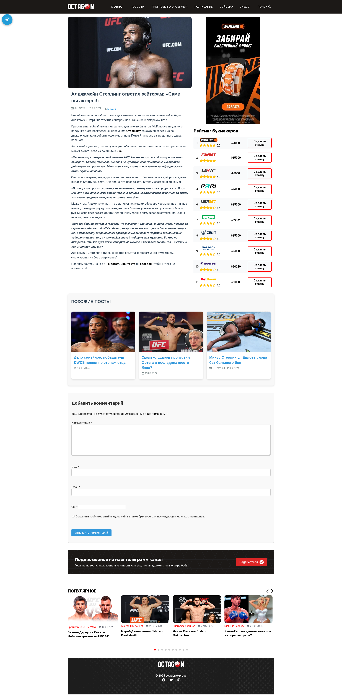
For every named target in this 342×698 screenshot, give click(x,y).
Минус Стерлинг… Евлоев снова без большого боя (238, 360)
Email (75, 487)
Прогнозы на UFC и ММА (169, 6)
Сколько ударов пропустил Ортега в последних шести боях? (166, 362)
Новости (137, 6)
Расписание (204, 6)
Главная (117, 6)
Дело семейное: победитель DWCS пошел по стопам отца (99, 360)
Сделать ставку (260, 143)
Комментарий (81, 423)
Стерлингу (133, 131)
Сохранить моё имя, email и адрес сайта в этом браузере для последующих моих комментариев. (140, 516)
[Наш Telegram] (7, 19)
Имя (75, 467)
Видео (245, 6)
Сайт (74, 507)
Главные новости (234, 626)
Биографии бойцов (132, 626)
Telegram (112, 264)
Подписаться (248, 562)
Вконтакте (128, 264)
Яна (119, 151)
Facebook (145, 264)
